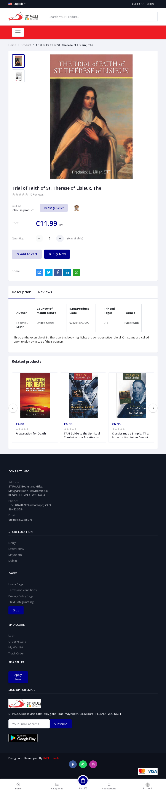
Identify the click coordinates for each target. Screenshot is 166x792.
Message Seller (54, 208)
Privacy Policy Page (21, 596)
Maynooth (15, 555)
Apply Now (18, 677)
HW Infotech (51, 758)
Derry (12, 543)
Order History (17, 641)
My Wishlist (15, 647)
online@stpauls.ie (20, 519)
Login (11, 635)
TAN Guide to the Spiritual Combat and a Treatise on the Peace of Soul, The (82, 435)
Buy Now (59, 254)
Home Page (16, 584)
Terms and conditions (22, 590)
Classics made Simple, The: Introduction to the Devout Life (130, 435)
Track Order (16, 653)
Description (21, 292)
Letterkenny (16, 549)
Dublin (12, 561)
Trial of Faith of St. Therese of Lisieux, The (64, 45)
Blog (16, 610)
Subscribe (60, 724)
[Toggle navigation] (18, 32)
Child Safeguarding (21, 602)
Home (12, 45)
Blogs (150, 4)
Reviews (45, 292)
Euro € (136, 4)
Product (26, 45)
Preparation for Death (31, 433)
